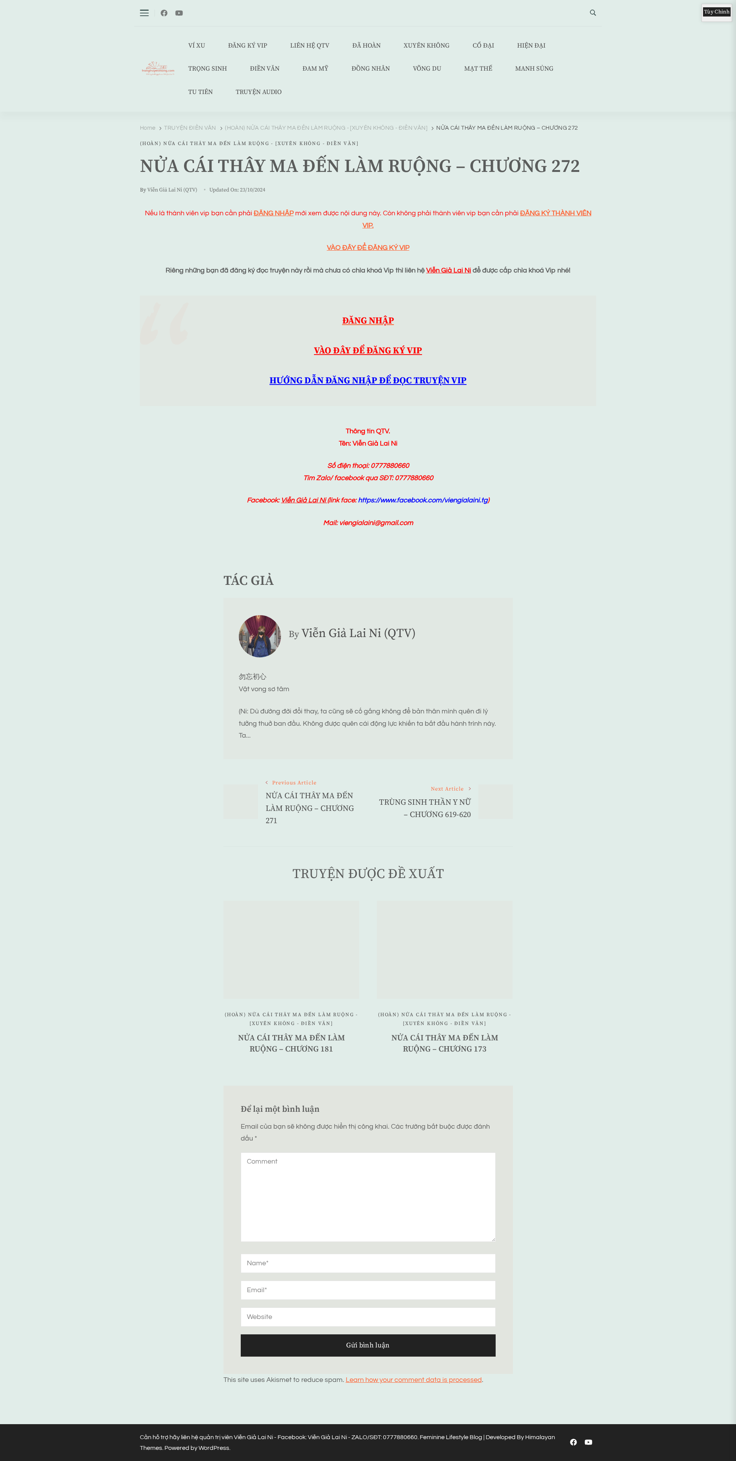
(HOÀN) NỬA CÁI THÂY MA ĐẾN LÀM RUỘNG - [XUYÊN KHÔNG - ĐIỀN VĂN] (249, 143)
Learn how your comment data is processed (414, 1379)
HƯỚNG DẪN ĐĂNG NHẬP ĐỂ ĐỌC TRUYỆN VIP (368, 380)
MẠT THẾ (478, 69)
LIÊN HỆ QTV (309, 46)
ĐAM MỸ (315, 69)
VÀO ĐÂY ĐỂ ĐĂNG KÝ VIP (368, 247)
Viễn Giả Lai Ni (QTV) (172, 190)
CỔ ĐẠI (483, 46)
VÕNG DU (427, 69)
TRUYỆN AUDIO (259, 92)
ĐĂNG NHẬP (274, 213)
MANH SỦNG (534, 69)
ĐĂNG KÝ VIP (247, 46)
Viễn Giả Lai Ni (448, 270)
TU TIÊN (200, 92)
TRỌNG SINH (207, 69)
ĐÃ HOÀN (366, 46)
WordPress (214, 1448)
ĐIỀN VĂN (264, 69)
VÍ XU (196, 46)
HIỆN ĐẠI (531, 46)
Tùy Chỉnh (716, 11)
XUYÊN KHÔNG (427, 46)
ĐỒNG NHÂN (371, 69)
